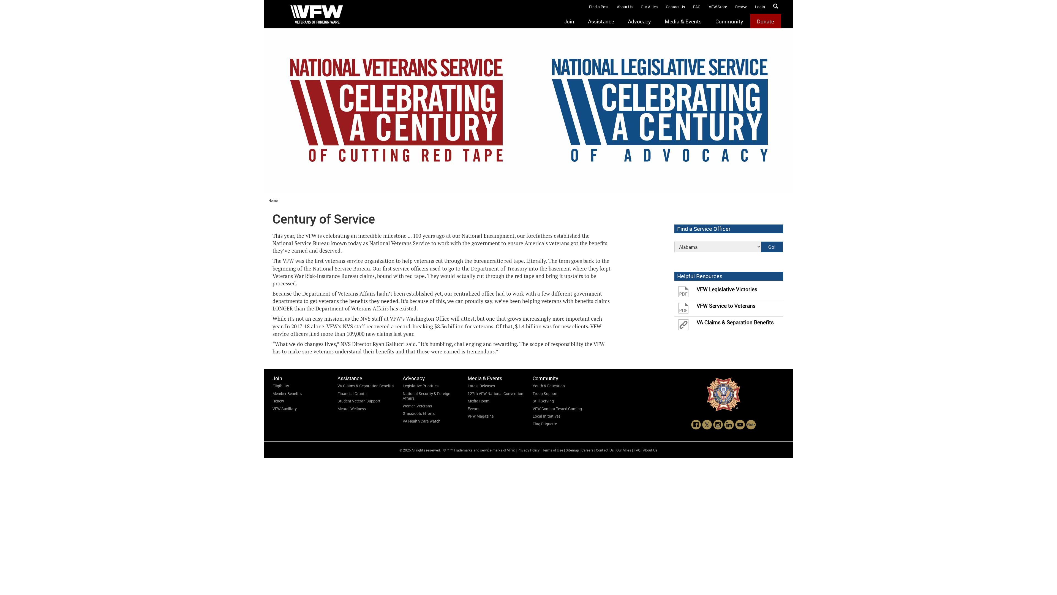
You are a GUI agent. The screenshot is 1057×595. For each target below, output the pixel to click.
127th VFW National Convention (495, 393)
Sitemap (572, 450)
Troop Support (545, 393)
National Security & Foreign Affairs (426, 396)
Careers (587, 450)
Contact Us (675, 6)
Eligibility (281, 385)
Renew (741, 6)
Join (569, 21)
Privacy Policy (528, 450)
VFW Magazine (481, 416)
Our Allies (649, 6)
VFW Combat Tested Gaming (557, 408)
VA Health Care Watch (421, 421)
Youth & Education (549, 385)
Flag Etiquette (545, 423)
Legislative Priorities (420, 385)
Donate (765, 21)
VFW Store (718, 6)
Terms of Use (552, 450)
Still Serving (543, 401)
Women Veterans (417, 406)
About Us (625, 6)
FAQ (697, 6)
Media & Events (683, 21)
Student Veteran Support (358, 401)
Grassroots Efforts (419, 413)
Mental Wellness (351, 408)
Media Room (478, 401)
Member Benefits (287, 393)
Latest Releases (481, 385)
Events (473, 408)
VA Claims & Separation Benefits (365, 385)
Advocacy (639, 21)
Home (273, 200)
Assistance (601, 21)
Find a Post (599, 6)
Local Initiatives (546, 416)
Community (729, 21)
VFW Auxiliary (285, 408)
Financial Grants (351, 393)
